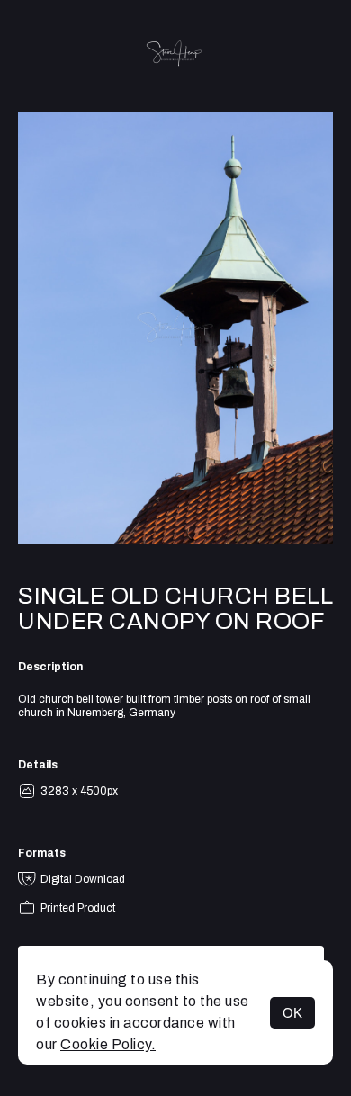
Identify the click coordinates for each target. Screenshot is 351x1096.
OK (292, 1012)
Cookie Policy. (108, 1044)
